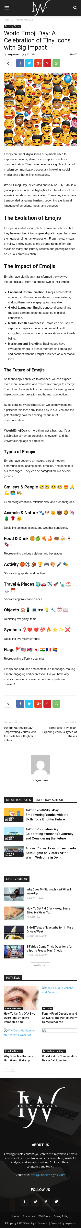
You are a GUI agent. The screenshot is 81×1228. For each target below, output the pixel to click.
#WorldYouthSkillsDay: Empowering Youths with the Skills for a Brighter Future (20, 734)
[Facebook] (25, 1202)
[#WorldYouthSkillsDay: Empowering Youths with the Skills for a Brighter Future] (14, 815)
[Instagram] (35, 1202)
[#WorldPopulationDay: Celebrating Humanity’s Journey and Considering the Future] (14, 834)
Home (7, 20)
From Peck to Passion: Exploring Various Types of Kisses (59, 732)
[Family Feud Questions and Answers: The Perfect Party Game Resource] (59, 998)
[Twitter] (56, 1202)
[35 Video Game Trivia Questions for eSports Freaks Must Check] (14, 951)
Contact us (29, 1216)
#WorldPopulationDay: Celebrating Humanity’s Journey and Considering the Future (49, 833)
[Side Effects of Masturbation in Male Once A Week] (14, 932)
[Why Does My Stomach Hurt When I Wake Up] (14, 894)
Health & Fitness (13, 1008)
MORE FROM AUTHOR (49, 799)
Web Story (44, 1216)
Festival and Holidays (53, 1051)
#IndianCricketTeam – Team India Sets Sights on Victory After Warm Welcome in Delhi (51, 852)
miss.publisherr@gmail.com (48, 1175)
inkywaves (13, 54)
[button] (75, 8)
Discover (47, 1008)
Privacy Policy (61, 1216)
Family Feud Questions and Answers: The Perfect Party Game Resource (59, 1018)
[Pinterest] (46, 1202)
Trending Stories (24, 20)
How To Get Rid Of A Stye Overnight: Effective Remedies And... (19, 1018)
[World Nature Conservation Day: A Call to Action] (59, 1040)
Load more (39, 965)
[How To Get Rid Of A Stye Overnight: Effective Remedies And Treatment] (21, 998)
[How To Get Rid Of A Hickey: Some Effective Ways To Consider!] (14, 913)
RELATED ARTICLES (18, 799)
